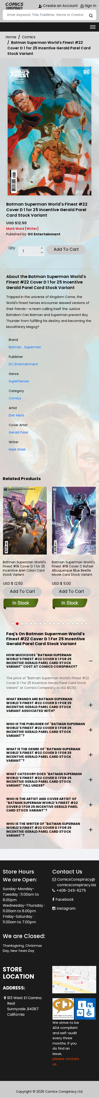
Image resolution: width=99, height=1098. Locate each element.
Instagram (66, 908)
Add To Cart (66, 249)
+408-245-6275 (71, 890)
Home (11, 37)
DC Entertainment (23, 364)
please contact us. (65, 1061)
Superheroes (19, 381)
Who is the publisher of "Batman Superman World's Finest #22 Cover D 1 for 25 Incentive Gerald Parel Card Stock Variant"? (45, 730)
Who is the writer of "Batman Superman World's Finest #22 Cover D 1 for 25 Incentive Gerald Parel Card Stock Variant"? (43, 829)
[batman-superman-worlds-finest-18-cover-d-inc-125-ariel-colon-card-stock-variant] (25, 520)
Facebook (64, 899)
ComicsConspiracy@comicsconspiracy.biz (76, 882)
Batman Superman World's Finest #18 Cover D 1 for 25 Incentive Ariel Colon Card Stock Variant (24, 568)
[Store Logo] (14, 6)
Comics (28, 37)
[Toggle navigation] (93, 27)
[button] (12, 623)
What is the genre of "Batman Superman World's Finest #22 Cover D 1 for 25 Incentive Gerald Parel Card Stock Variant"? (43, 755)
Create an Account (60, 5)
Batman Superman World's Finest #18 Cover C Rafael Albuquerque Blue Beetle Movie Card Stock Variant (73, 568)
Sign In (90, 5)
